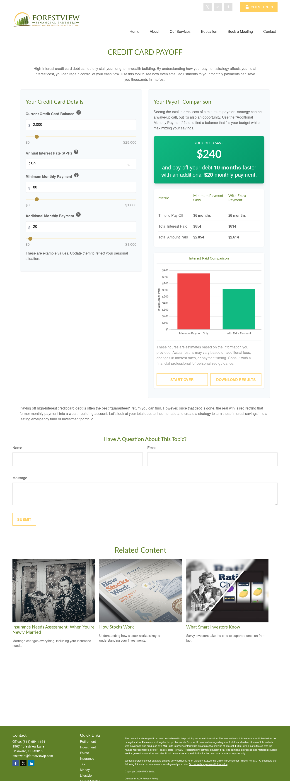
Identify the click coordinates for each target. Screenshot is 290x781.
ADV (139, 778)
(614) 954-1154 (34, 741)
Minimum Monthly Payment (52, 176)
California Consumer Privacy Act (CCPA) (239, 760)
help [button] (78, 112)
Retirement (88, 741)
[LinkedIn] (218, 7)
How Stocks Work (116, 627)
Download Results (236, 379)
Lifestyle (86, 775)
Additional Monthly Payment (53, 215)
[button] (134, 31)
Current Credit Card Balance (53, 113)
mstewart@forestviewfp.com (32, 755)
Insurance (87, 758)
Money (85, 769)
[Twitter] (207, 7)
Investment (88, 747)
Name (17, 447)
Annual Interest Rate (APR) (52, 152)
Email (152, 447)
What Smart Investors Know (213, 627)
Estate (84, 752)
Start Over (182, 379)
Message (19, 477)
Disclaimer (130, 778)
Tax (82, 764)
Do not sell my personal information (208, 764)
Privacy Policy (150, 778)
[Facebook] (228, 7)
